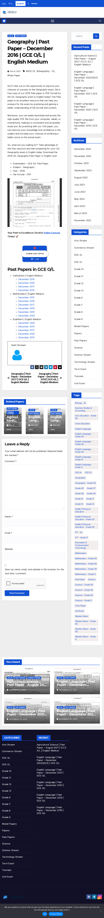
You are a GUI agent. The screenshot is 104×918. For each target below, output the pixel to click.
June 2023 (79, 191)
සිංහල (11, 3)
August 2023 (80, 177)
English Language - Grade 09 (83, 450)
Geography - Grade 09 (85, 483)
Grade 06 (79, 488)
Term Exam (80, 369)
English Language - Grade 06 (83, 435)
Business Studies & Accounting (83, 409)
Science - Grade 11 (83, 600)
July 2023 (79, 184)
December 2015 (26, 297)
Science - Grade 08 (84, 590)
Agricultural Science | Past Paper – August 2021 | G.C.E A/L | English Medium (51, 747)
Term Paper (80, 606)
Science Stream (10, 412)
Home (34, 3)
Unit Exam (79, 383)
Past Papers (21, 36)
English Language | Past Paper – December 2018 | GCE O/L (50, 810)
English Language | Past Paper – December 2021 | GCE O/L (26, 714)
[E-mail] (12, 365)
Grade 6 (78, 297)
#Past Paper (13, 75)
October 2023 (81, 163)
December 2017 (26, 286)
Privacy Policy (56, 914)
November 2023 (82, 156)
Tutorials (78, 376)
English (20, 3)
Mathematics (80, 553)
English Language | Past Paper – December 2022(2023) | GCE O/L (76, 684)
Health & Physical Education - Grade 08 (84, 525)
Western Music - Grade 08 (85, 622)
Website (9, 549)
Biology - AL (80, 403)
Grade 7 (78, 304)
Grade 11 (78, 276)
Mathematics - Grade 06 (86, 558)
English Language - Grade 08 (83, 442)
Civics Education (82, 423)
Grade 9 (78, 319)
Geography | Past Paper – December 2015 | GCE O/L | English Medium (48, 377)
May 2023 (79, 199)
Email (8, 533)
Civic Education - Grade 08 (85, 416)
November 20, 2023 (68, 690)
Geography (80, 478)
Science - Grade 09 (84, 595)
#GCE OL (30, 71)
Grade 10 (79, 269)
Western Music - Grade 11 (85, 637)
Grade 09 (91, 493)
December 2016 (26, 290)
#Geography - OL (46, 71)
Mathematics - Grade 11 (85, 574)
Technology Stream (84, 362)
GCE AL (78, 255)
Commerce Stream (84, 247)
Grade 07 (91, 488)
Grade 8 (78, 312)
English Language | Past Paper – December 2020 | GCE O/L (77, 714)
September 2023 (83, 170)
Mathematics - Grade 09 (86, 569)
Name (9, 516)
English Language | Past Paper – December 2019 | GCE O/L (50, 797)
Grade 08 (79, 493)
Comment (11, 461)
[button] (100, 21)
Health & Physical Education (82, 510)
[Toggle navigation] (52, 21)
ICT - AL (78, 532)
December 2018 (26, 283)
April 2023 (79, 206)
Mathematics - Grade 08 (86, 564)
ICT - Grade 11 (81, 537)
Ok (45, 914)
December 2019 (26, 279)
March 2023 (80, 213)
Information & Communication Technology (82, 545)
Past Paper (80, 579)
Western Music (81, 616)
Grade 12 (79, 283)
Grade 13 (79, 290)
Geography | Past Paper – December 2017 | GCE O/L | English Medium (21, 377)
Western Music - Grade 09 (85, 630)
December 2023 (82, 149)
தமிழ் (4, 3)
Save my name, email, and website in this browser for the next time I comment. (34, 571)
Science (78, 347)
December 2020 (26, 315)
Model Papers (81, 326)
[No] (100, 911)
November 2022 (82, 220)
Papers (78, 333)
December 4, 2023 (17, 690)
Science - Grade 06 (84, 585)
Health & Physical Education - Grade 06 (84, 518)
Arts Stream (80, 240)
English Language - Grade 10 (83, 458)
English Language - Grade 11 (83, 465)
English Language (83, 429)
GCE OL (10, 36)
